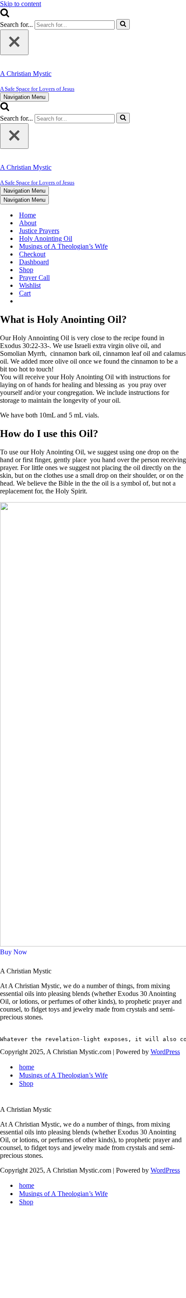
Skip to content (20, 3)
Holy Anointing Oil (45, 238)
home (26, 1067)
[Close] (14, 42)
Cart (25, 293)
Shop (26, 269)
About (27, 223)
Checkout (32, 254)
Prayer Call (34, 277)
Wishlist (30, 285)
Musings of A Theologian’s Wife (63, 246)
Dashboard (34, 262)
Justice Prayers (39, 230)
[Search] (5, 15)
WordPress (165, 1051)
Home (27, 215)
